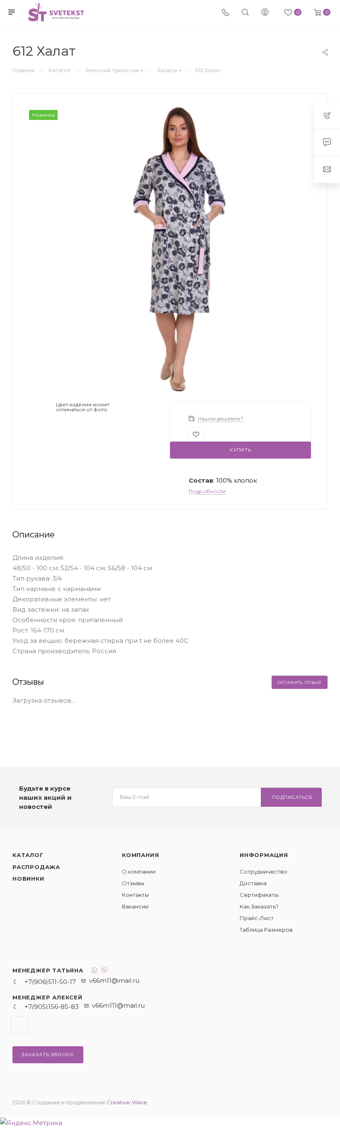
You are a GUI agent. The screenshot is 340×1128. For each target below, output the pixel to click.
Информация (264, 855)
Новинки (28, 878)
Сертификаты (259, 894)
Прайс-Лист (257, 918)
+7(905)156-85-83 (51, 1007)
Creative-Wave (127, 1102)
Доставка (253, 883)
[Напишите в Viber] (104, 971)
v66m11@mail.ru (114, 980)
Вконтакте (20, 1025)
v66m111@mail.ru (118, 1005)
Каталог (28, 855)
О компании (138, 871)
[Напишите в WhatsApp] (94, 971)
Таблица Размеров (266, 929)
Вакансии (135, 906)
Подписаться (292, 797)
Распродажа (36, 867)
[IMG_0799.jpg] (174, 248)
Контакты (135, 894)
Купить (240, 450)
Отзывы (133, 883)
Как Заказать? (259, 906)
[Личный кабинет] (265, 13)
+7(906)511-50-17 (50, 982)
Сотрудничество (263, 871)
